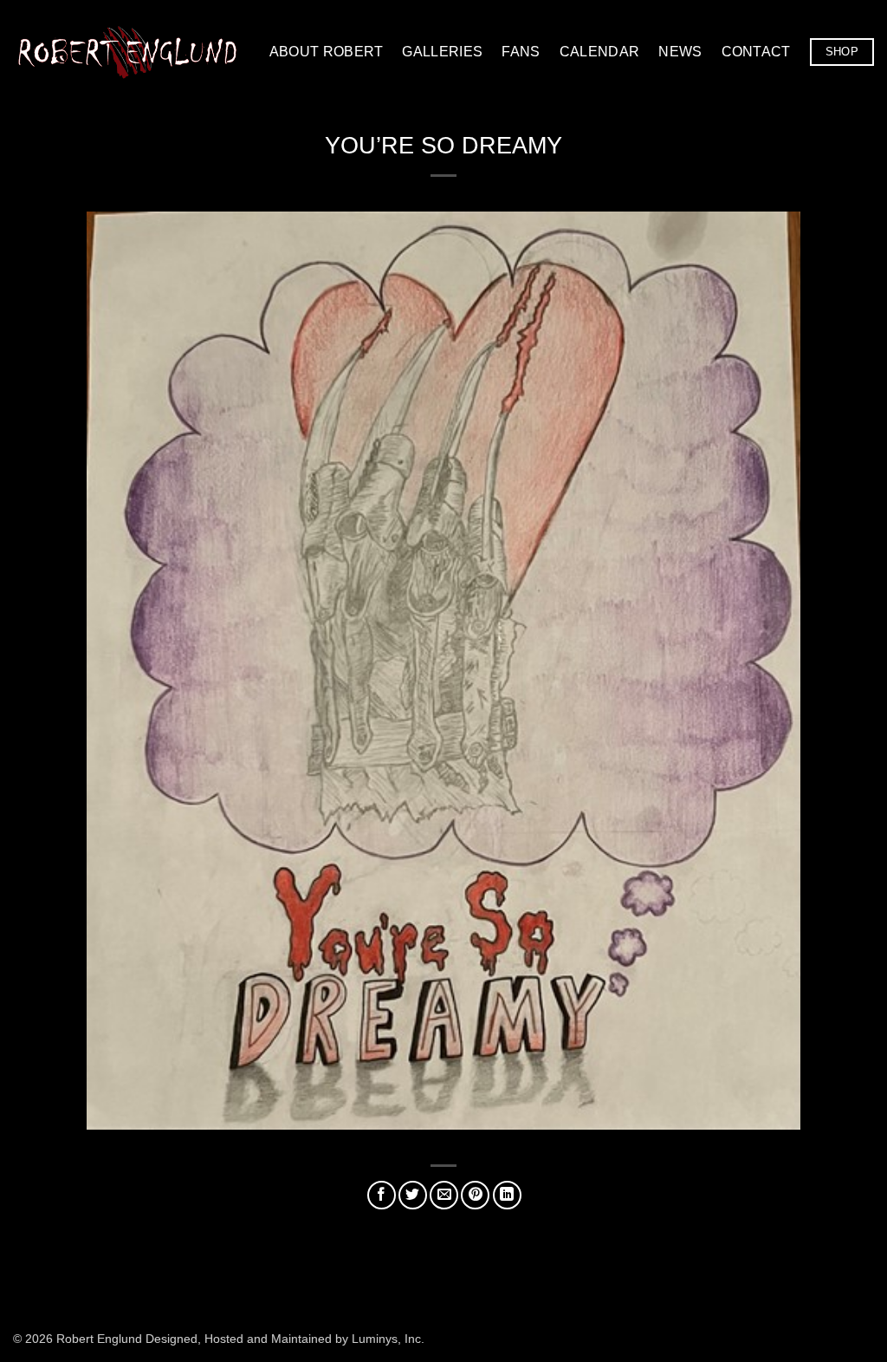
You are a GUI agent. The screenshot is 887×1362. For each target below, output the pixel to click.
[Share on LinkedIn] (507, 1195)
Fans (521, 51)
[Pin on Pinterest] (475, 1195)
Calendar (600, 51)
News (680, 51)
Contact (756, 51)
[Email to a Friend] (444, 1195)
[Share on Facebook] (381, 1195)
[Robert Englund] (127, 51)
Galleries (442, 51)
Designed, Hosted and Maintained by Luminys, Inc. (285, 1339)
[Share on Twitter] (412, 1195)
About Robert (326, 51)
